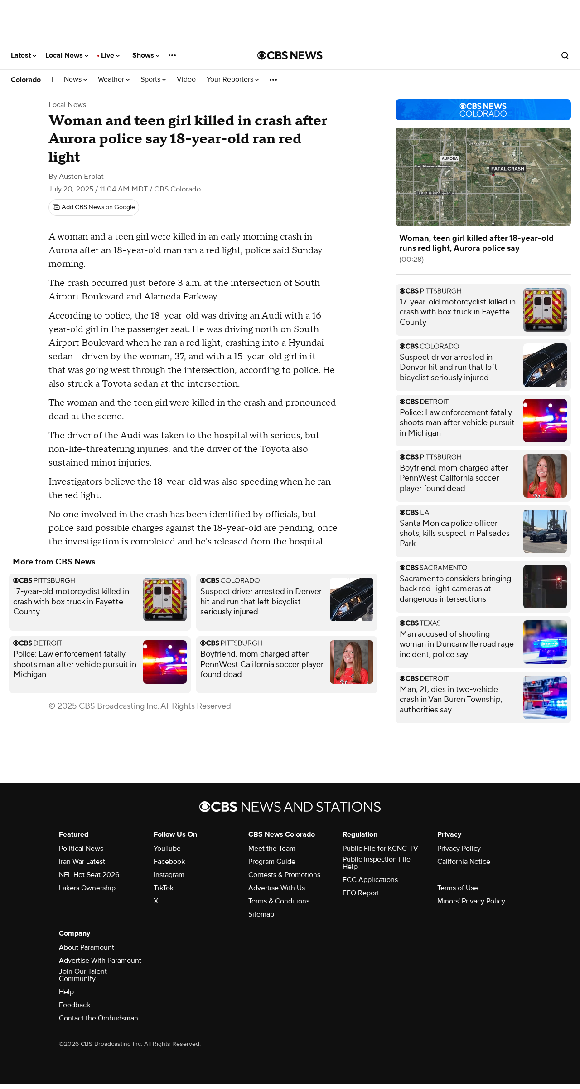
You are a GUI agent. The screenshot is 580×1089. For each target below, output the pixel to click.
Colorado (26, 79)
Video (186, 79)
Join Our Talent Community (83, 975)
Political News (81, 848)
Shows (144, 55)
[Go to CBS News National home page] (290, 55)
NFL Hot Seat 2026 (89, 874)
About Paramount (86, 947)
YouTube (167, 848)
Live (108, 55)
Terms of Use (457, 888)
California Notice (463, 861)
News (73, 79)
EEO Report (361, 893)
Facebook (169, 861)
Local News (65, 55)
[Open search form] (565, 55)
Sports (151, 79)
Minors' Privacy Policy (471, 901)
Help (66, 992)
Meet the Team (271, 848)
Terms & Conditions (278, 901)
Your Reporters (231, 79)
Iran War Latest (82, 861)
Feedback (74, 1005)
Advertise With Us (276, 888)
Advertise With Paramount (100, 960)
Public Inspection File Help (377, 863)
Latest (22, 55)
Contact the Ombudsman (98, 1018)
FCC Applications (370, 879)
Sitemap (261, 914)
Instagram (169, 874)
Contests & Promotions (284, 874)
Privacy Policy (459, 848)
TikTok (164, 888)
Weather (112, 79)
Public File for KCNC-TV (380, 848)
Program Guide (271, 861)
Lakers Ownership (87, 888)
